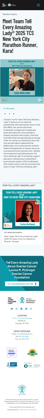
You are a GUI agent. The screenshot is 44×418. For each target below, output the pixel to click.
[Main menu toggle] (38, 5)
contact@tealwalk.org (24, 334)
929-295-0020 (24, 339)
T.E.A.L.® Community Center (22, 318)
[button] (5, 113)
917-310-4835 (24, 336)
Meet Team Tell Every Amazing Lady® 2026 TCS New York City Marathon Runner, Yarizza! (21, 239)
